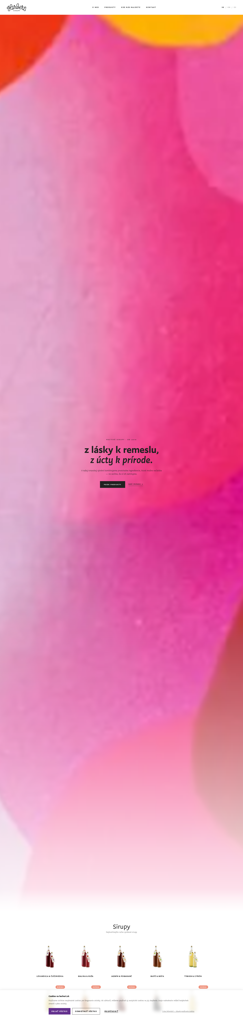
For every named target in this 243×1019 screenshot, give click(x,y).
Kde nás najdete (130, 7)
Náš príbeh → (136, 484)
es (235, 7)
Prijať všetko (59, 1011)
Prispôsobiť (111, 1011)
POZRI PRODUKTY (112, 484)
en (229, 7)
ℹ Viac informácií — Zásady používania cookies (178, 1011)
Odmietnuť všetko (86, 1011)
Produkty (110, 7)
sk (223, 7)
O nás (95, 7)
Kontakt (151, 7)
